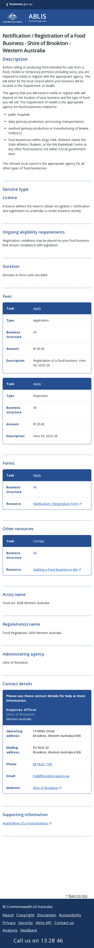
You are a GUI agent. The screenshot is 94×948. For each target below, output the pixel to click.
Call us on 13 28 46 (38, 940)
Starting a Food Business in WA (57, 569)
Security (25, 922)
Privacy (9, 922)
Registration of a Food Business (27, 823)
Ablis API (44, 922)
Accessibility (70, 915)
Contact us (64, 922)
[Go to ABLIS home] (24, 17)
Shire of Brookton (47, 788)
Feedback (28, 930)
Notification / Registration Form (57, 504)
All (35, 332)
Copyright (25, 915)
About (8, 915)
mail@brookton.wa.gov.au (51, 776)
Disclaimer (46, 915)
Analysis (10, 930)
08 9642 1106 (42, 764)
